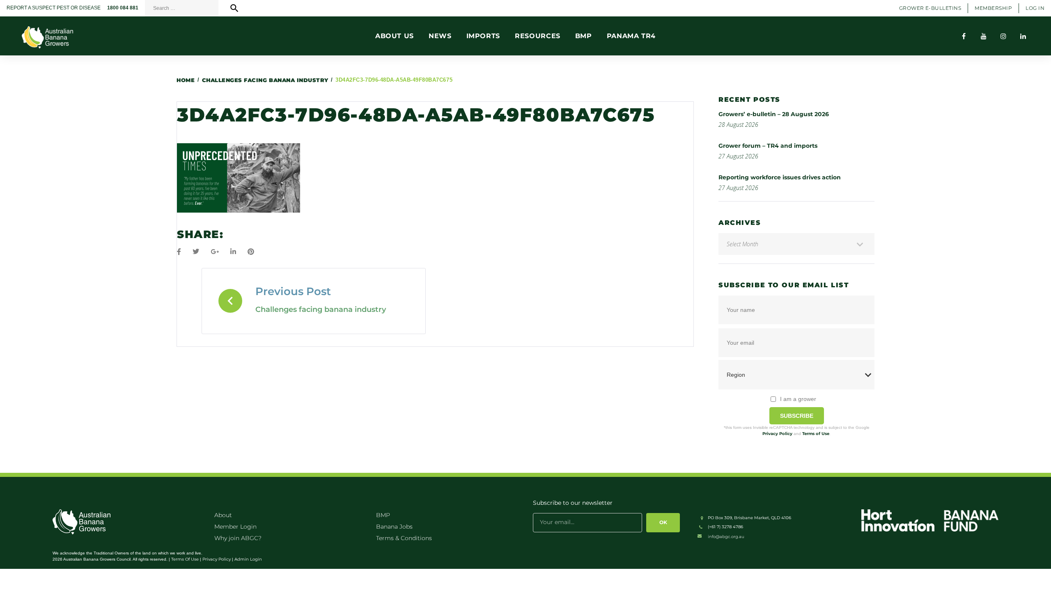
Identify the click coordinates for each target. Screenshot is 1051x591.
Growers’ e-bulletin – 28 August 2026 (773, 114)
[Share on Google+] (215, 252)
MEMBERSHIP (993, 8)
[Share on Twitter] (196, 252)
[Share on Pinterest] (251, 252)
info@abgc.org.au (726, 536)
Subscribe (796, 415)
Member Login (235, 526)
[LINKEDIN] (1023, 36)
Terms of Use (815, 433)
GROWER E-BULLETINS (930, 8)
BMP (383, 515)
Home (186, 80)
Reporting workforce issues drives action (779, 177)
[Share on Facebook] (179, 252)
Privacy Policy (777, 433)
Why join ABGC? (238, 538)
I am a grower (798, 399)
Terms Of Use (185, 559)
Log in (1035, 8)
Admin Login (248, 559)
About (223, 515)
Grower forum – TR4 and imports (767, 145)
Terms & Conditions (404, 538)
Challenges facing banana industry (265, 80)
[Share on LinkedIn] (233, 252)
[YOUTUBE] (983, 36)
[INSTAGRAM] (1003, 36)
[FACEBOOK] (964, 36)
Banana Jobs (394, 526)
